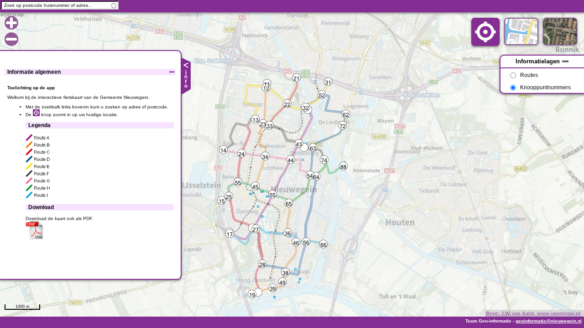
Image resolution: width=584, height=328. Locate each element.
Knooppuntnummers (545, 87)
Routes (529, 75)
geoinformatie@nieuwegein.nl (549, 320)
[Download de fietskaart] (35, 237)
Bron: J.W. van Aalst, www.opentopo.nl (534, 313)
